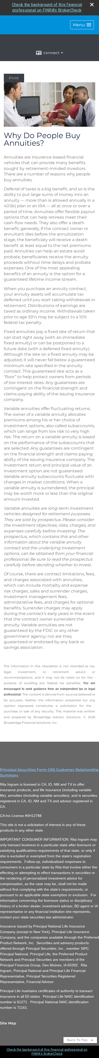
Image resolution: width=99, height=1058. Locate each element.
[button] (82, 24)
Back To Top (78, 1040)
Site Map (8, 1023)
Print (14, 78)
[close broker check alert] (92, 5)
